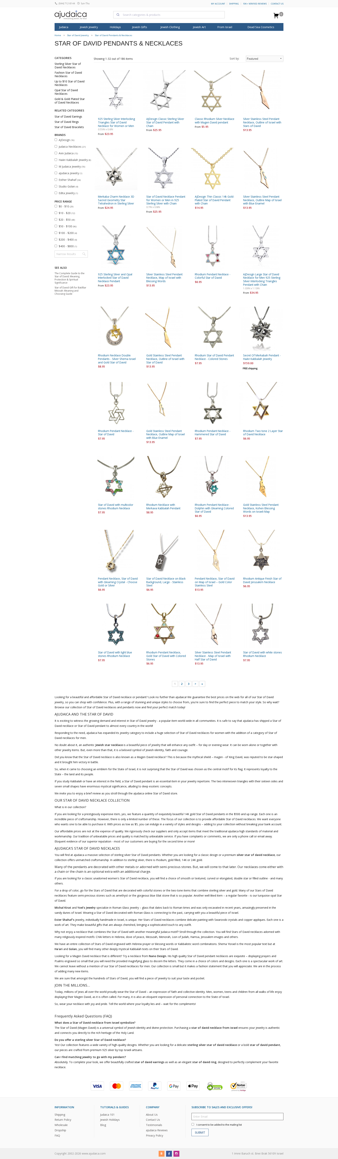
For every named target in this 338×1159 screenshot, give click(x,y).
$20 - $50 (67, 219)
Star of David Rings (67, 122)
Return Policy (63, 1120)
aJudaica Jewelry (70, 173)
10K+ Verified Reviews (255, 4)
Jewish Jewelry (89, 27)
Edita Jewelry (68, 193)
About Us (152, 1114)
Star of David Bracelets (69, 127)
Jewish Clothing (170, 27)
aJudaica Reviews (157, 1130)
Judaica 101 (107, 1114)
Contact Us (277, 4)
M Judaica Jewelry (72, 166)
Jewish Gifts (139, 27)
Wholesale (61, 1125)
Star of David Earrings (68, 116)
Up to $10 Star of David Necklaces (69, 83)
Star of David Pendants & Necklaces (113, 35)
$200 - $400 (68, 239)
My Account (218, 4)
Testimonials (154, 1125)
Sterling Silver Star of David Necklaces (68, 65)
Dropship (60, 1130)
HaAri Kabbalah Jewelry (75, 160)
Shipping (234, 4)
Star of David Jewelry (78, 35)
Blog (103, 1125)
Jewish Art (199, 27)
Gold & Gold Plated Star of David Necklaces (70, 100)
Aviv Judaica (68, 153)
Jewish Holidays (110, 1120)
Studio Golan (68, 186)
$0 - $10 (66, 206)
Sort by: (234, 58)
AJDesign (66, 140)
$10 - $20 (67, 213)
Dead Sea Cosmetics (260, 27)
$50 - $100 (67, 226)
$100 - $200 (68, 233)
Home (58, 35)
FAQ (57, 1135)
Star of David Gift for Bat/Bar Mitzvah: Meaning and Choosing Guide (70, 290)
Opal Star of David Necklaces (66, 91)
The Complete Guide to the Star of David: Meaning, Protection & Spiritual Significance (69, 278)
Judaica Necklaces (72, 146)
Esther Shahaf (70, 180)
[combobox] (169, 14)
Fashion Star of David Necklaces (68, 74)
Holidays (115, 27)
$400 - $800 (68, 246)
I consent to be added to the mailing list (219, 1124)
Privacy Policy (154, 1135)
